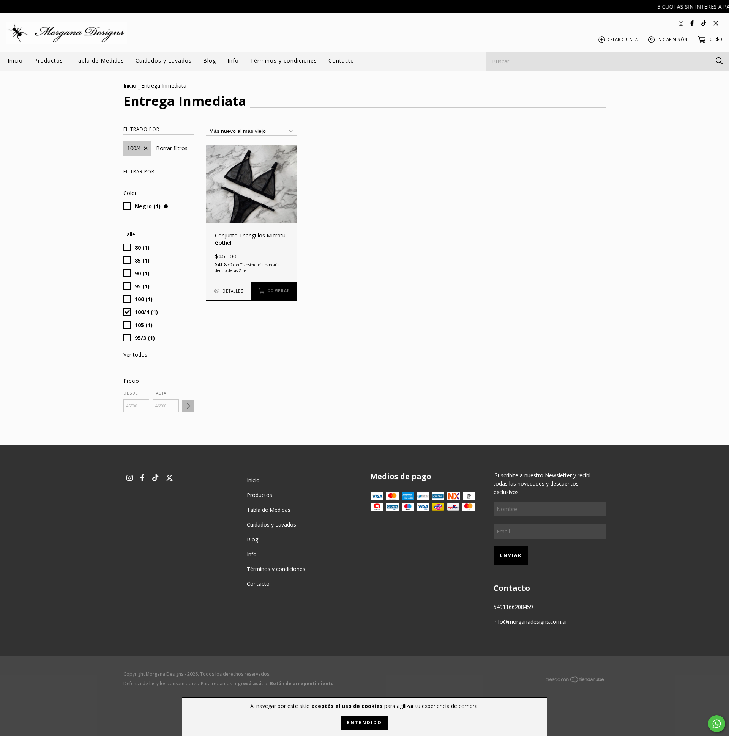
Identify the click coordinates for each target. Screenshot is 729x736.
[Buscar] (719, 61)
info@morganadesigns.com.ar (530, 621)
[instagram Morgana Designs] (680, 23)
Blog (209, 60)
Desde (130, 393)
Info (233, 60)
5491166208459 (513, 606)
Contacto (341, 60)
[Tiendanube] (575, 680)
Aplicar (188, 406)
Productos (48, 60)
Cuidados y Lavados (164, 60)
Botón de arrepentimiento (302, 683)
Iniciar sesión (672, 39)
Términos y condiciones (283, 60)
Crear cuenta (623, 39)
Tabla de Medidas (99, 60)
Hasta (159, 393)
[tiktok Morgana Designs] (703, 23)
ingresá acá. (248, 683)
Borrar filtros (172, 148)
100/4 (134, 148)
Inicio (15, 60)
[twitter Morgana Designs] (716, 23)
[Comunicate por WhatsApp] (716, 723)
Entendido (364, 722)
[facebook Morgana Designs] (692, 23)
